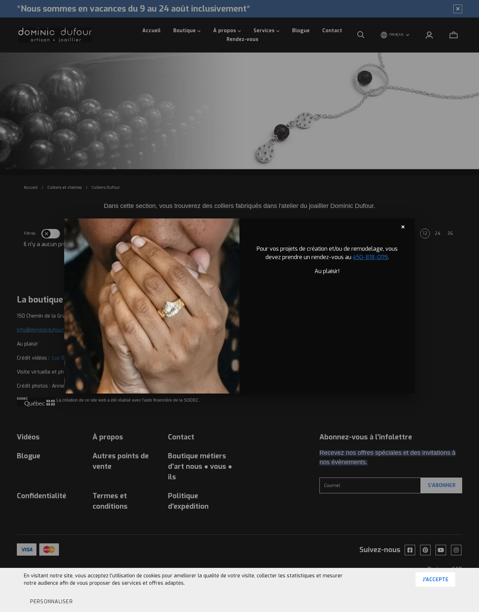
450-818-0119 (370, 257)
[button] (51, 601)
